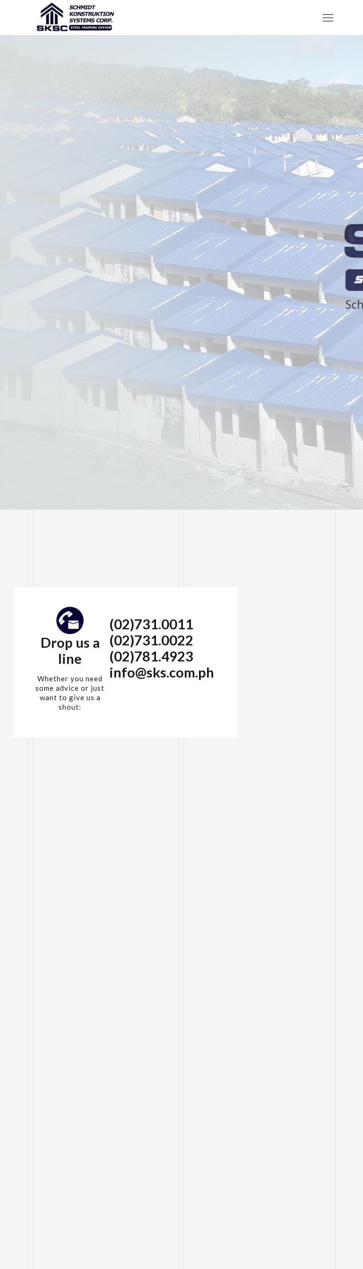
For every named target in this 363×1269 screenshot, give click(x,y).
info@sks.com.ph (161, 672)
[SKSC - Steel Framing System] (74, 17)
